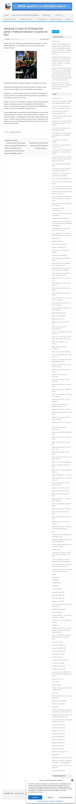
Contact (68, 19)
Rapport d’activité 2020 (58, 742)
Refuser (50, 797)
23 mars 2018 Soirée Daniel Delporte (61, 178)
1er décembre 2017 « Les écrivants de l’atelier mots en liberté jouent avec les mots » (62, 151)
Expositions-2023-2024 (58, 592)
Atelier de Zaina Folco (57, 319)
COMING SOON (56, 549)
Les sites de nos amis (57, 679)
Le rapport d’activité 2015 (59, 645)
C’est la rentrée (56, 41)
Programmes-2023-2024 (58, 724)
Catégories (56, 579)
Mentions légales (56, 685)
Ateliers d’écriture (10, 19)
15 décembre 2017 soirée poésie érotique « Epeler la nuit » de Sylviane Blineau (62, 135)
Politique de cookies (42, 801)
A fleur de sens (56, 238)
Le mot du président (57, 642)
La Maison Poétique (15, 132)
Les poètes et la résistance (59, 669)
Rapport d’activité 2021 (58, 745)
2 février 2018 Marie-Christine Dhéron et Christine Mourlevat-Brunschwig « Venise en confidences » (62, 158)
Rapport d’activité (26, 19)
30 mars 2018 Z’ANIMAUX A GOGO (61, 218)
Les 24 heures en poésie (58, 654)
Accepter (35, 797)
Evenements (55, 577)
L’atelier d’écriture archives (59, 609)
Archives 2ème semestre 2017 (60, 244)
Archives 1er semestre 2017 (59, 247)
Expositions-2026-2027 (58, 601)
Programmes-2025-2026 (58, 730)
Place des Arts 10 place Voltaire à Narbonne (25, 15)
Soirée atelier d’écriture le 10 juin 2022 (62, 757)
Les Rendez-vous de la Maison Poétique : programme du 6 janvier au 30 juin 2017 (61, 674)
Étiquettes (55, 585)
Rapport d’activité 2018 (58, 736)
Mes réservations (57, 588)
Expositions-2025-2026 (58, 598)
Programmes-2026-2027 (58, 733)
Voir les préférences (65, 797)
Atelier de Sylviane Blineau (59, 316)
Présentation (55, 706)
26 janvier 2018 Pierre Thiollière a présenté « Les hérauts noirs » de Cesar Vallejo (62, 198)
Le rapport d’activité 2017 (59, 651)
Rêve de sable (55, 754)
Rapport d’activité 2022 (58, 748)
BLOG (53, 531)
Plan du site (55, 693)
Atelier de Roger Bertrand (59, 313)
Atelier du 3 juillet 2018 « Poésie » (61, 490)
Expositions (58, 15)
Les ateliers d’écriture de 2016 (60, 660)
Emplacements (57, 582)
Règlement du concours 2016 (59, 751)
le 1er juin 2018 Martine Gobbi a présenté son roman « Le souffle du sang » (61, 637)
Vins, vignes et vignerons (58, 770)
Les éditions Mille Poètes (58, 666)
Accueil (6, 15)
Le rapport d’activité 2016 (59, 648)
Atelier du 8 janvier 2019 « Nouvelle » (61, 508)
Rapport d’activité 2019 (58, 739)
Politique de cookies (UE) (58, 703)
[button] (72, 780)
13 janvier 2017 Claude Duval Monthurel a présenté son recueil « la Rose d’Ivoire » (62, 123)
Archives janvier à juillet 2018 (59, 255)
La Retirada (55, 625)
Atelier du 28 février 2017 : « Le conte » (62, 475)
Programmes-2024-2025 (58, 727)
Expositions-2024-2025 (58, 595)
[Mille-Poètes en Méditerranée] (38, 10)
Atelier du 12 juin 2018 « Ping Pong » (61, 351)
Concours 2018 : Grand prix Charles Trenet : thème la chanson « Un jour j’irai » (61, 554)
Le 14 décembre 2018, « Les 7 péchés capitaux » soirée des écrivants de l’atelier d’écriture (61, 630)
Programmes (46, 15)
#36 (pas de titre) (56, 98)
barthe (8, 39)
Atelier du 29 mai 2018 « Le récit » (61, 488)
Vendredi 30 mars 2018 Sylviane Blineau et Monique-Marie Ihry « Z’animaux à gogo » (38, 145)
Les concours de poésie (58, 663)
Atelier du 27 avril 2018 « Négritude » (61, 462)
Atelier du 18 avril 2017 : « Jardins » (61, 409)
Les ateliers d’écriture (57, 657)
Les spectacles (56, 682)
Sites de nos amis (42, 19)
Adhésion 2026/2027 (56, 19)
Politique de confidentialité (56, 801)
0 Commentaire (44, 39)
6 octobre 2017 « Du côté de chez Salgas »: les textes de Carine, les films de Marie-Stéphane (62, 223)
